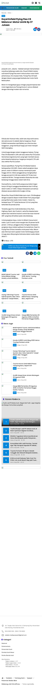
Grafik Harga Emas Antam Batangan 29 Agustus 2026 (11, 317)
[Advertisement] (21, 114)
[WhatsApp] (38, 253)
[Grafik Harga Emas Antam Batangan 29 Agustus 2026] (11, 307)
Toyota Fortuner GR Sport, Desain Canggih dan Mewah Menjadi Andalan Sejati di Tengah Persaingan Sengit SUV (24, 452)
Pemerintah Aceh (7, 649)
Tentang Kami (20, 678)
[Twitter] (31, 253)
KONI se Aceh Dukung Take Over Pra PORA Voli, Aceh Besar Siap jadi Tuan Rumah (23, 459)
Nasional (4, 643)
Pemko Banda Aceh (8, 655)
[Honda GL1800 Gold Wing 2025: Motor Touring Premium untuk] (31, 267)
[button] (32, 3)
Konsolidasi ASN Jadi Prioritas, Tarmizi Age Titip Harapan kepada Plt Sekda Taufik (23, 444)
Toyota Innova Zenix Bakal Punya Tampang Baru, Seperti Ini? (30, 296)
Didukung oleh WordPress (11, 684)
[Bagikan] (38, 29)
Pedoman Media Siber (9, 681)
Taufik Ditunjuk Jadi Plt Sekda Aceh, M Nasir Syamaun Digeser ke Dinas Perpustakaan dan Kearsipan (23, 430)
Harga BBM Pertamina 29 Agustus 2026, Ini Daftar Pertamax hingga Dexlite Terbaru (30, 317)
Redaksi (9, 678)
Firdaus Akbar (9, 28)
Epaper (29, 678)
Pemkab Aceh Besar (8, 652)
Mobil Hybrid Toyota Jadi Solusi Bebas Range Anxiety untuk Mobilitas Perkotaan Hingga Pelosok (10, 276)
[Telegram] (35, 253)
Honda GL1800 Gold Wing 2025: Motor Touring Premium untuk (31, 276)
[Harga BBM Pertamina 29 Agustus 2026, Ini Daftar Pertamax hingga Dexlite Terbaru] (31, 307)
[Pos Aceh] (5, 3)
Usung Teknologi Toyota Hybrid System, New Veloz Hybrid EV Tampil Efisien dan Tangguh (11, 297)
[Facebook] (27, 253)
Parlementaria (6, 646)
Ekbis (3, 15)
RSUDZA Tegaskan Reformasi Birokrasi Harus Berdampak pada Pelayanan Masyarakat (24, 437)
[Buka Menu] (36, 3)
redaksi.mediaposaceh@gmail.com (16, 635)
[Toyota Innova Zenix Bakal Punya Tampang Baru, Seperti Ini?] (31, 287)
